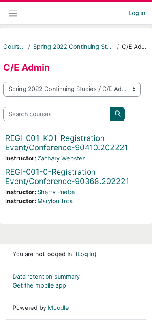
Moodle (58, 307)
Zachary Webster (61, 158)
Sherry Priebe (56, 192)
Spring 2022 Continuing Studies (73, 46)
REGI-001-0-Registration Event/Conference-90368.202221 (67, 176)
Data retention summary (46, 276)
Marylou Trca (55, 201)
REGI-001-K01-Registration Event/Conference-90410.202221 (66, 142)
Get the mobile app (39, 285)
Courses (14, 46)
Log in (137, 13)
